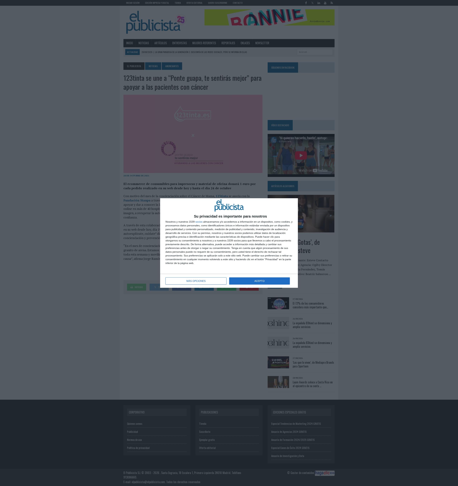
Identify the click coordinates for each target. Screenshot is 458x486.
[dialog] (229, 243)
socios (199, 221)
